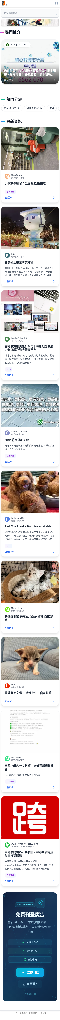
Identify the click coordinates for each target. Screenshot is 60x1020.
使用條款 (33, 1013)
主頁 (16, 1013)
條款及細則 (30, 994)
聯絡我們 (23, 1013)
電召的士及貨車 (12, 108)
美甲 (51, 108)
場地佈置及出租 (34, 108)
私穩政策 (42, 1013)
